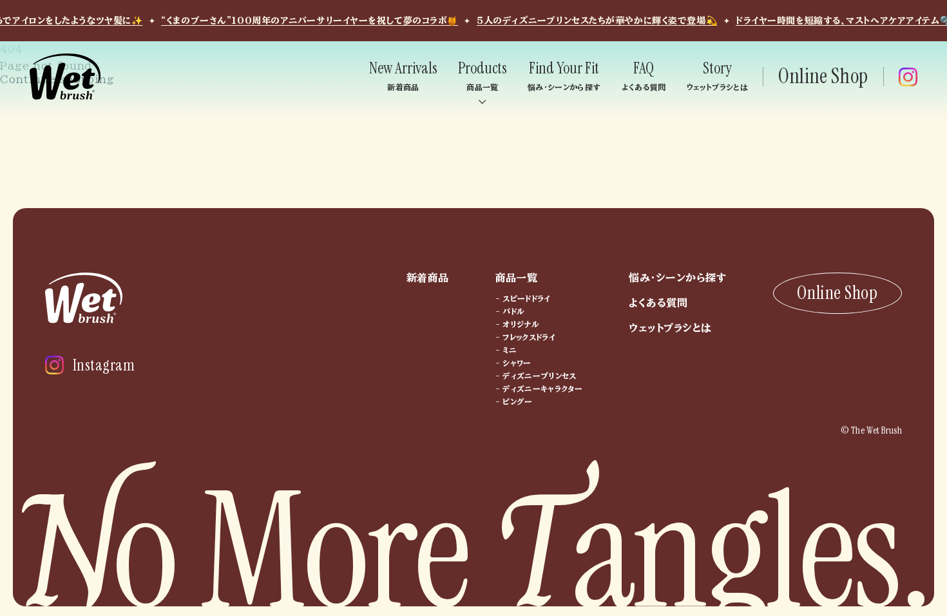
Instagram (104, 365)
